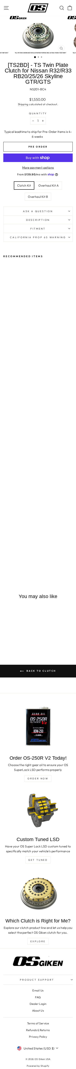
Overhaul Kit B (38, 197)
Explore (38, 941)
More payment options (38, 167)
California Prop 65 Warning (38, 237)
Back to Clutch (40, 670)
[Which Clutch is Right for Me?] (38, 892)
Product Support (37, 979)
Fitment (38, 228)
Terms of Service (38, 1023)
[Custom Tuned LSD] (38, 811)
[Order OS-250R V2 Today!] (38, 726)
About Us (38, 1010)
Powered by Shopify (38, 1065)
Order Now (37, 778)
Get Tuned (38, 859)
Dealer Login (38, 1004)
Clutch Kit (24, 185)
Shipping (23, 104)
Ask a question (38, 211)
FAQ (38, 997)
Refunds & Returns (38, 1030)
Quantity (38, 113)
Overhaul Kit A (48, 185)
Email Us (37, 990)
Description (38, 219)
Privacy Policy (38, 1036)
